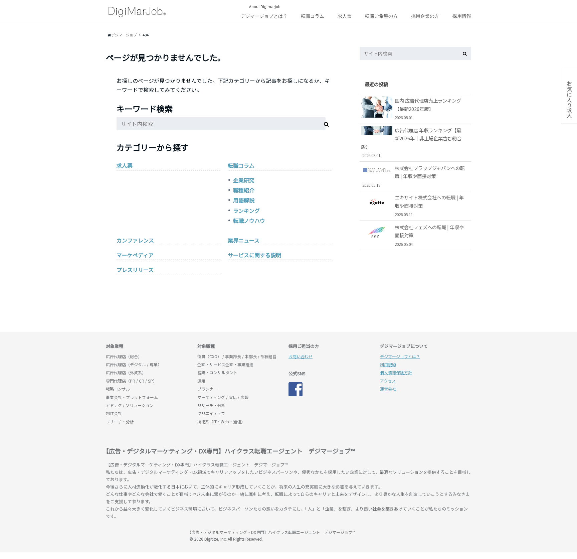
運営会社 (388, 389)
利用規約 (388, 364)
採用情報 (461, 16)
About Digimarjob (264, 6)
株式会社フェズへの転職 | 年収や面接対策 (429, 235)
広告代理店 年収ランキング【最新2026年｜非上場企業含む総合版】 (411, 142)
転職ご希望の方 (381, 16)
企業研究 (243, 180)
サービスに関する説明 (254, 255)
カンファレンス (135, 240)
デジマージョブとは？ (264, 16)
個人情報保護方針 (396, 372)
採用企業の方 (425, 16)
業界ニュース (243, 240)
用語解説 (243, 200)
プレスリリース (135, 270)
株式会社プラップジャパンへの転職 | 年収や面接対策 (413, 176)
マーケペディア (135, 255)
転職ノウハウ (249, 221)
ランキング (246, 210)
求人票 (345, 16)
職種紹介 (243, 190)
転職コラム (312, 16)
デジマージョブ (144, 535)
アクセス (388, 381)
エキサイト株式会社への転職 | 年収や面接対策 (429, 205)
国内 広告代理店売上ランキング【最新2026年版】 (428, 108)
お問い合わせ (300, 356)
